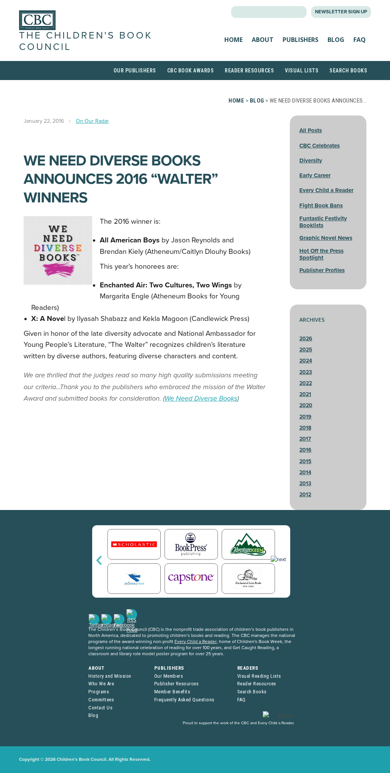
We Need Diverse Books (201, 398)
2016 (305, 450)
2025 (305, 349)
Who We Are (101, 683)
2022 (305, 383)
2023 (305, 372)
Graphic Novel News (325, 237)
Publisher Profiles (322, 270)
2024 (305, 361)
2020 (305, 405)
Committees (101, 699)
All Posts (310, 130)
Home (233, 39)
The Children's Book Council (85, 41)
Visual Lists (301, 70)
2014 (305, 472)
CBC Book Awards (190, 70)
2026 (305, 338)
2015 (305, 461)
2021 (305, 394)
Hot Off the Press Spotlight (321, 254)
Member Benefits (172, 691)
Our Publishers (134, 70)
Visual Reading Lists (259, 676)
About (262, 39)
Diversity (310, 160)
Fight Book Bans (321, 205)
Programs (98, 691)
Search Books (348, 70)
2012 (305, 494)
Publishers (300, 39)
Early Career (315, 175)
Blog (336, 39)
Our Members (168, 676)
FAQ (359, 39)
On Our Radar (92, 121)
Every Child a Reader (326, 190)
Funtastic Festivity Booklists (323, 222)
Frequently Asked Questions (184, 699)
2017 (305, 439)
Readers (248, 668)
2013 (305, 483)
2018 (305, 428)
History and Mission (109, 676)
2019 (305, 417)
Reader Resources (249, 70)
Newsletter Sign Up (341, 12)
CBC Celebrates (319, 145)
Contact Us (100, 707)
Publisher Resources (176, 683)
